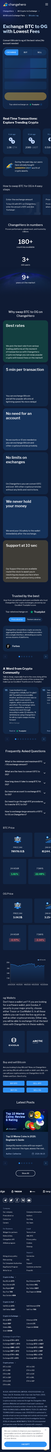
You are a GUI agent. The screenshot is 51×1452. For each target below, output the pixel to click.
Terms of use (31, 1232)
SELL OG (37, 1090)
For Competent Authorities (12, 1263)
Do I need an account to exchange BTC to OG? (23, 793)
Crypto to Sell (8, 1302)
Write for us (7, 1270)
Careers (6, 1223)
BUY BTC (13, 1083)
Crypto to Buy (8, 1277)
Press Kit (29, 1270)
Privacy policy (31, 1239)
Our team (29, 1223)
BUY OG (14, 1090)
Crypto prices (8, 1363)
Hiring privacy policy (10, 1256)
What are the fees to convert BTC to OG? (22, 773)
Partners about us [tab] (34, 619)
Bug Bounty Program (10, 1267)
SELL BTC (37, 1083)
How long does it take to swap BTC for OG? (23, 783)
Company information (34, 1212)
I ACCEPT (25, 1444)
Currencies (30, 1256)
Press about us (8, 1216)
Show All (25, 1173)
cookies (14, 1431)
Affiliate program (9, 1243)
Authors (29, 1216)
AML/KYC (29, 1236)
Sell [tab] (40, 52)
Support (29, 1263)
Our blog (29, 1219)
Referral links (7, 1236)
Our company (7, 1212)
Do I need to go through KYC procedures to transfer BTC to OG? (24, 803)
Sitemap (29, 1247)
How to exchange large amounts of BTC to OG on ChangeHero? (23, 813)
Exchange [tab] (11, 52)
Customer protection (33, 1267)
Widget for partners (10, 1232)
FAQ (27, 1260)
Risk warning (7, 1260)
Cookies (29, 1243)
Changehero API (8, 1239)
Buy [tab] (25, 52)
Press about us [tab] (17, 619)
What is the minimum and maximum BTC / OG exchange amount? (23, 763)
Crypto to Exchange (10, 1316)
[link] (33, 16)
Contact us (7, 1219)
